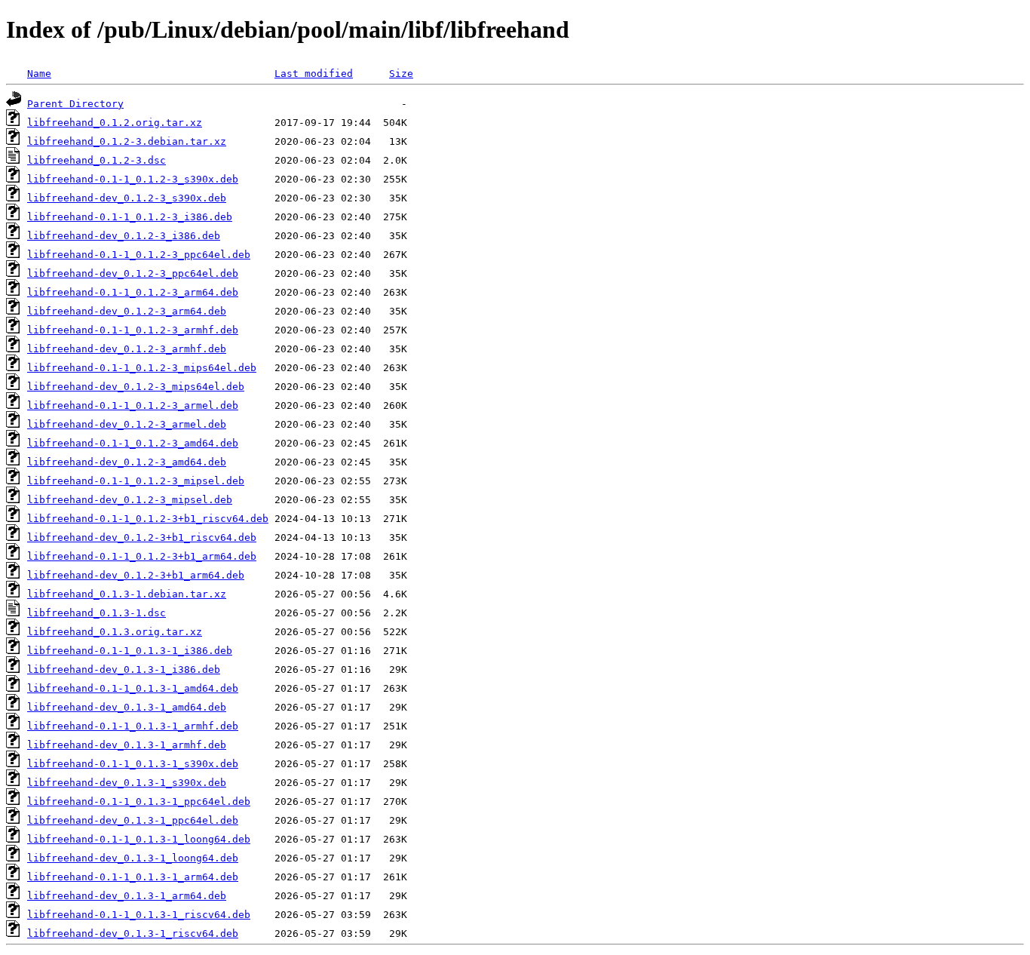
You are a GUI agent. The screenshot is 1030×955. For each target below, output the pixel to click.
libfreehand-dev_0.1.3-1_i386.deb (123, 669)
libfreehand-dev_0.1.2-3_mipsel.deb (129, 499)
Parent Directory (75, 103)
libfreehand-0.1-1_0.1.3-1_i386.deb (129, 650)
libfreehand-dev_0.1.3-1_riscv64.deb (132, 933)
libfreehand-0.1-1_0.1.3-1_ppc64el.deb (138, 801)
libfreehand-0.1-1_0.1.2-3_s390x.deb (132, 179)
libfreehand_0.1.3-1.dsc (96, 613)
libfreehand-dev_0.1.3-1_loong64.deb (132, 858)
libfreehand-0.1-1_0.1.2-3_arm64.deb (132, 292)
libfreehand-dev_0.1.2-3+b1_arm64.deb (135, 575)
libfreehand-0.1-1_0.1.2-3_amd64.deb (132, 443)
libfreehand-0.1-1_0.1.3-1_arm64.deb (132, 877)
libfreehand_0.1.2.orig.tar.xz (114, 122)
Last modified (313, 73)
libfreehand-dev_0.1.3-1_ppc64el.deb (132, 820)
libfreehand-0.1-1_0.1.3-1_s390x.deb (132, 763)
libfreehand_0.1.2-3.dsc (96, 160)
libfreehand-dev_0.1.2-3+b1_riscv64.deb (141, 537)
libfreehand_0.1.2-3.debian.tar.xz (126, 141)
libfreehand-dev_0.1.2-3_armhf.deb (126, 349)
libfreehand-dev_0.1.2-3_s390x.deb (126, 198)
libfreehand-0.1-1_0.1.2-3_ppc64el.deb (138, 254)
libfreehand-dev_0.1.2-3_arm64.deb (126, 311)
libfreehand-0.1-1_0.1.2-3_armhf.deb (132, 330)
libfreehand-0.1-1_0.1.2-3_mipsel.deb (135, 481)
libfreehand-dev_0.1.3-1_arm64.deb (126, 895)
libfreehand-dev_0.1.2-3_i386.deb (123, 235)
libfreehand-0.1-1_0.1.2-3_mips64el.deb (141, 367)
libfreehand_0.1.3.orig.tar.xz (114, 631)
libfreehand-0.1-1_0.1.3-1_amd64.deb (132, 688)
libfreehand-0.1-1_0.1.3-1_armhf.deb (132, 726)
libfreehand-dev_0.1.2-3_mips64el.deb (135, 386)
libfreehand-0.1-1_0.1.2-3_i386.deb (129, 217)
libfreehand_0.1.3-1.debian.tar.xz (126, 594)
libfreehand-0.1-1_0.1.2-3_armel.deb (132, 405)
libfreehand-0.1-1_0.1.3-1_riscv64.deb (138, 914)
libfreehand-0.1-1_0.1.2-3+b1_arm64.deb (141, 556)
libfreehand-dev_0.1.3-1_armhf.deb (126, 745)
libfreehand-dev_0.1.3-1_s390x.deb (126, 782)
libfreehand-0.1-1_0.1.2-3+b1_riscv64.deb (147, 518)
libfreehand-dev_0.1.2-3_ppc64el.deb (132, 273)
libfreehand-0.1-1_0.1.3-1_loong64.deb (138, 839)
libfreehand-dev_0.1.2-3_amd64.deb (126, 462)
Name (39, 73)
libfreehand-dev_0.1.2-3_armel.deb (126, 424)
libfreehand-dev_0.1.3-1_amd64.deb (126, 707)
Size (401, 73)
